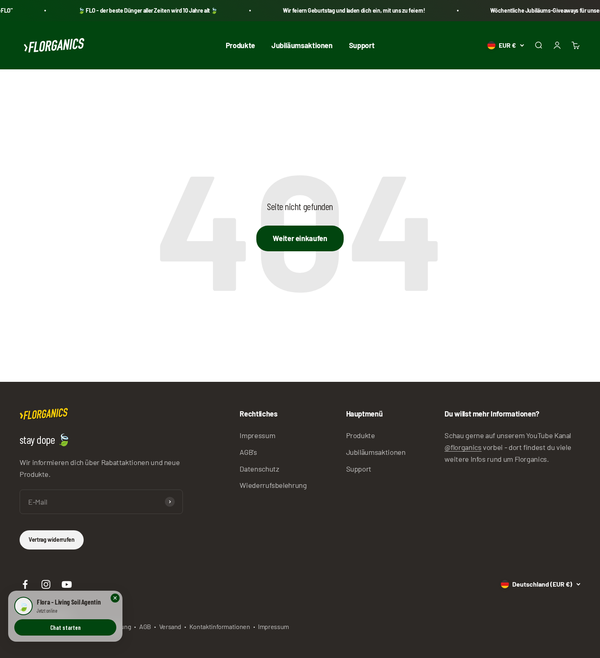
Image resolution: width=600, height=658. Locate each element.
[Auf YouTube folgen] (66, 584)
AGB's (248, 452)
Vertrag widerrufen (52, 539)
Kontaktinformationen (219, 626)
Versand (170, 626)
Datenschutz (259, 468)
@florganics (462, 447)
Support (361, 44)
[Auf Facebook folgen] (25, 584)
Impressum (257, 435)
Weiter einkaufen (300, 238)
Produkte (240, 44)
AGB (145, 626)
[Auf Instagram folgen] (45, 584)
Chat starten (65, 627)
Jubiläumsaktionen (302, 44)
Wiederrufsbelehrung (273, 485)
